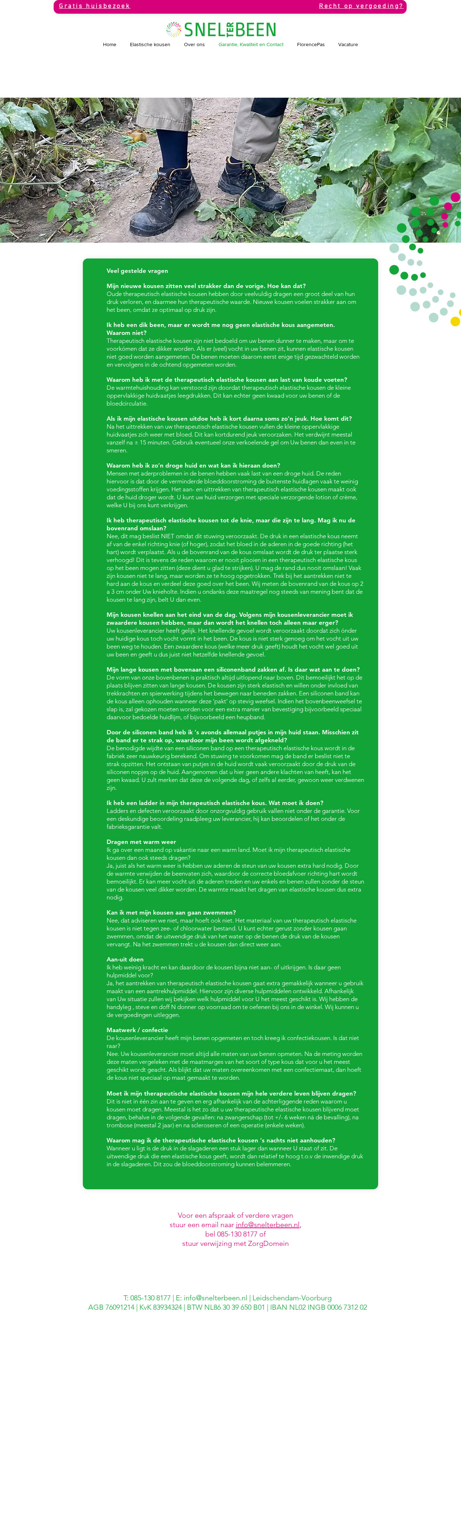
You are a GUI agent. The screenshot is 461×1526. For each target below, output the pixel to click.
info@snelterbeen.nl (268, 1224)
